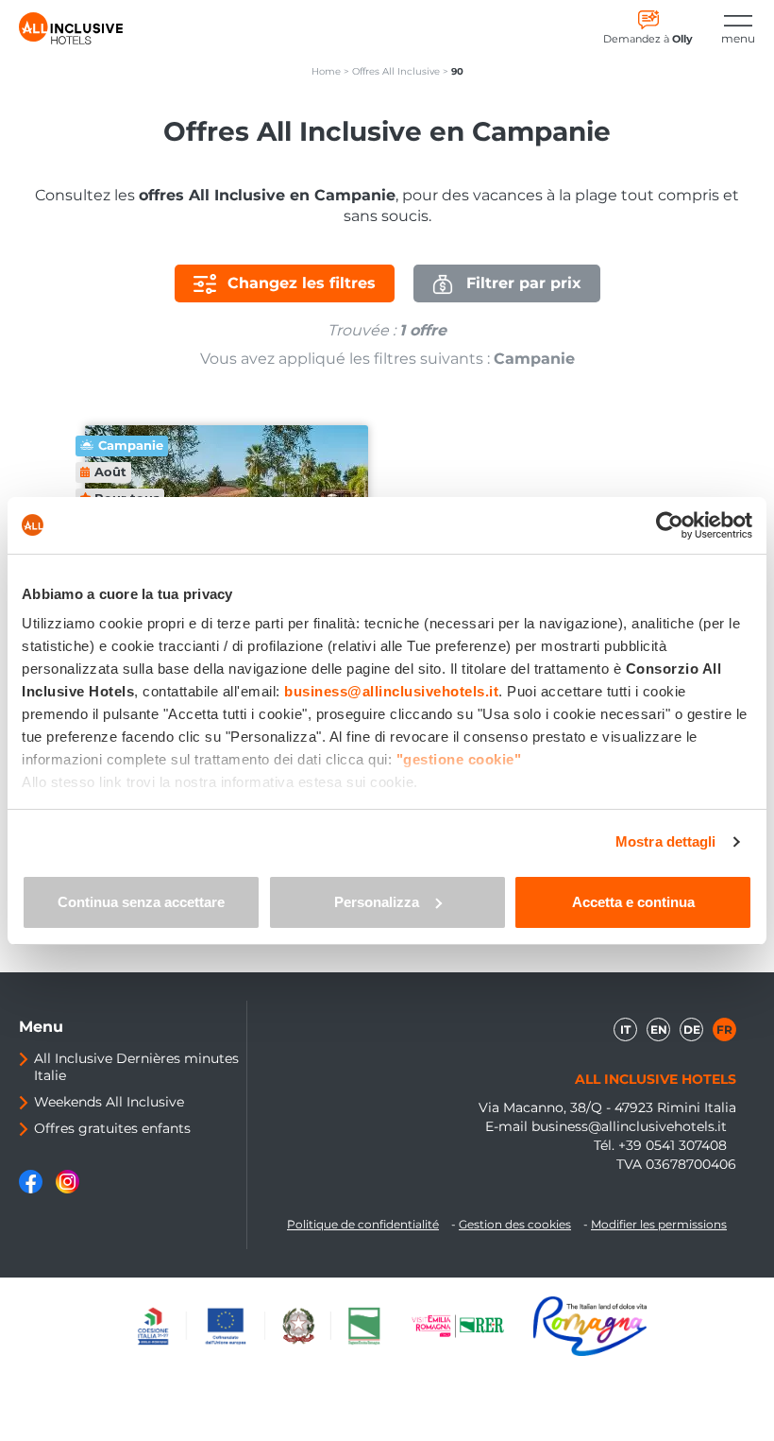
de (691, 1029)
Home (326, 71)
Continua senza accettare (141, 902)
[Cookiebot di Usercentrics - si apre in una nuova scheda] (669, 525)
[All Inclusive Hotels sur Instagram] (67, 1188)
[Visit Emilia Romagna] (467, 1326)
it (625, 1029)
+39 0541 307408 (672, 1145)
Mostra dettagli (665, 841)
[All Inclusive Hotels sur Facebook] (32, 1188)
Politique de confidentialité (363, 1224)
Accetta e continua (633, 902)
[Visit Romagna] (590, 1325)
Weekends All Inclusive (109, 1101)
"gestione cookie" (459, 759)
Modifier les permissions (659, 1224)
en (658, 1029)
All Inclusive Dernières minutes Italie (136, 1067)
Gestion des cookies (515, 1224)
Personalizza (376, 902)
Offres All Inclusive (396, 71)
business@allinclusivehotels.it (629, 1126)
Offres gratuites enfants (112, 1128)
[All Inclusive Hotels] (71, 28)
